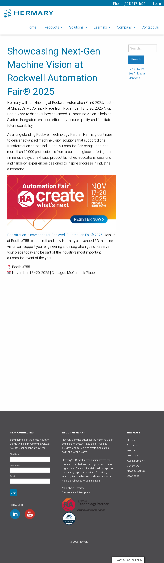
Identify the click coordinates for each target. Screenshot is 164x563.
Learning (100, 27)
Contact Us (150, 27)
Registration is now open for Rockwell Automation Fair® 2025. (55, 235)
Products (52, 27)
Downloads (133, 475)
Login (157, 4)
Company (124, 27)
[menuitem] (32, 27)
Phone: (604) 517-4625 (129, 4)
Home (31, 27)
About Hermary (135, 460)
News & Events (135, 470)
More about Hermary (74, 488)
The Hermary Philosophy (76, 492)
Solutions (76, 27)
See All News (136, 69)
